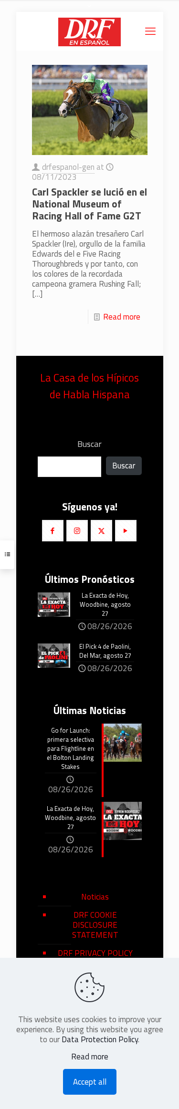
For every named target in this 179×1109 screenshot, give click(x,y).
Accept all (89, 1082)
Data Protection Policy (100, 1039)
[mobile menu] (150, 31)
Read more (121, 317)
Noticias (95, 897)
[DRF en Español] (89, 31)
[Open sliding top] (89, 10)
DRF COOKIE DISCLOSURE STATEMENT (95, 925)
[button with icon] (52, 530)
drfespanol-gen (68, 167)
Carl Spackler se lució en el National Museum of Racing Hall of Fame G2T (89, 203)
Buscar (89, 444)
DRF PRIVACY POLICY (95, 953)
